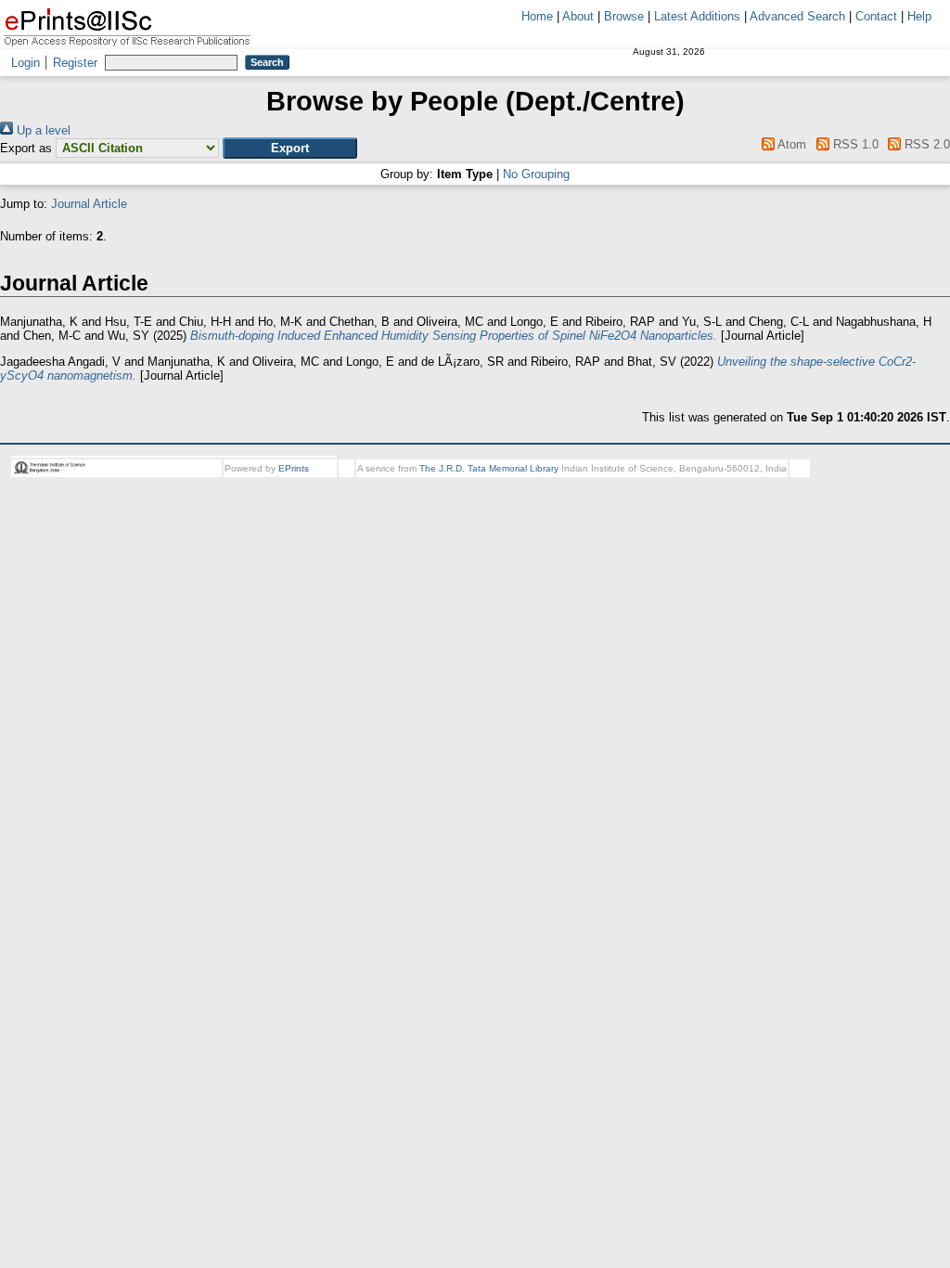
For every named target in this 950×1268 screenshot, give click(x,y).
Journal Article (89, 204)
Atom (790, 144)
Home (537, 16)
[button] (290, 148)
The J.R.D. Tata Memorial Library (488, 468)
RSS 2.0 (925, 144)
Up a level (42, 130)
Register (75, 63)
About (578, 16)
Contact (876, 16)
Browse (624, 16)
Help (919, 16)
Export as (26, 148)
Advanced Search (797, 16)
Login (25, 63)
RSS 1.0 (853, 144)
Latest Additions (697, 16)
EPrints (293, 468)
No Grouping (536, 174)
